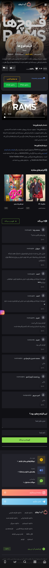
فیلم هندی (9, 528)
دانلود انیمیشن (27, 523)
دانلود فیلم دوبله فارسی (24, 528)
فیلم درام (11, 150)
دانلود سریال (14, 523)
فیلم (22, 539)
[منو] (45, 5)
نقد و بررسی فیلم (17, 534)
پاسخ (42, 239)
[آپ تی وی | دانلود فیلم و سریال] (24, 5)
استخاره (30, 539)
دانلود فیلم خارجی (15, 512)
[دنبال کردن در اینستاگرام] (2, 312)
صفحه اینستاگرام (36, 492)
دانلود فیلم (29, 512)
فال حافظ (29, 534)
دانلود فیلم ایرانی (27, 518)
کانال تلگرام (37, 501)
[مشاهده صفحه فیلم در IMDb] (44, 69)
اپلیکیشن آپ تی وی (23, 549)
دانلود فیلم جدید (12, 518)
